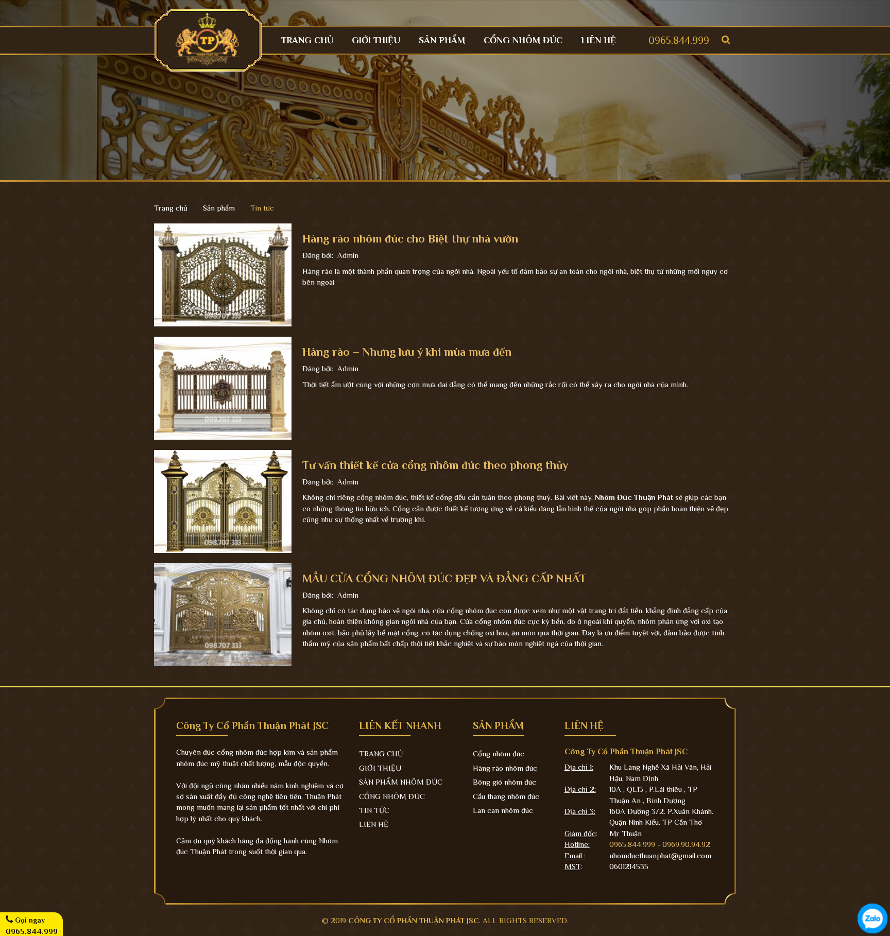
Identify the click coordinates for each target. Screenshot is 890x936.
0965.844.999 (678, 40)
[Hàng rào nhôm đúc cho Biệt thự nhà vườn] (223, 274)
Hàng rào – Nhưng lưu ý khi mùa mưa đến (406, 351)
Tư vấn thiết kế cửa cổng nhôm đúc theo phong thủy (435, 465)
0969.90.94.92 (686, 844)
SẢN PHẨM (442, 40)
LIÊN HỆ (598, 40)
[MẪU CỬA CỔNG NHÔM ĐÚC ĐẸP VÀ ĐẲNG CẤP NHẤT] (223, 613)
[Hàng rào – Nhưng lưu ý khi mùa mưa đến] (223, 387)
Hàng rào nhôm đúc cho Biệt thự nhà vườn (410, 238)
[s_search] (726, 39)
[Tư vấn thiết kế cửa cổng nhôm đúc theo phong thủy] (223, 500)
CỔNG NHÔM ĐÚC (523, 40)
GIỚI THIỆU (376, 40)
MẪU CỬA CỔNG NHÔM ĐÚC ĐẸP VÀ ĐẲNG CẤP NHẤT (444, 578)
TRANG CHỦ (307, 40)
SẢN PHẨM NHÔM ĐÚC (400, 781)
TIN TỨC (374, 810)
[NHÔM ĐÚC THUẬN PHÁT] (208, 39)
